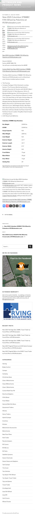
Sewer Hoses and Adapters (10, 461)
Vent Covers (6, 498)
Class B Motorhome (8, 384)
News (18, 14)
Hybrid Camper (6, 417)
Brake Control (6, 367)
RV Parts (4, 451)
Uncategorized (6, 488)
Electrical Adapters (7, 394)
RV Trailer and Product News (12, 3)
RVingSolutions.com (8, 299)
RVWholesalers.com (11, 185)
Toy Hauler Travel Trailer (9, 478)
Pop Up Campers (7, 441)
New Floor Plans (7, 434)
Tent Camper (6, 464)
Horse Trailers (6, 414)
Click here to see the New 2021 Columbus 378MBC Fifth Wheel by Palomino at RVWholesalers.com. (17, 47)
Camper (4, 370)
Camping (5, 374)
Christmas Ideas (7, 377)
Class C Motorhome (8, 387)
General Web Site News (9, 404)
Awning (4, 363)
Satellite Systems (7, 454)
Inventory (5, 421)
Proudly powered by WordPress (10, 513)
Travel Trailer (6, 485)
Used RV (4, 495)
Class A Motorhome (8, 380)
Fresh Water (6, 401)
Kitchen (4, 424)
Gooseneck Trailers (8, 407)
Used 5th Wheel (7, 491)
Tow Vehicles (6, 471)
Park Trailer (5, 437)
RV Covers (5, 444)
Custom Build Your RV (8, 390)
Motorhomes (6, 431)
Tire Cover (5, 468)
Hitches (4, 411)
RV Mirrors (5, 448)
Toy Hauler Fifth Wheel (9, 474)
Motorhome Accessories (9, 427)
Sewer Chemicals (7, 458)
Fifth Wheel (9, 214)
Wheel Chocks (6, 501)
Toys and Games (7, 481)
